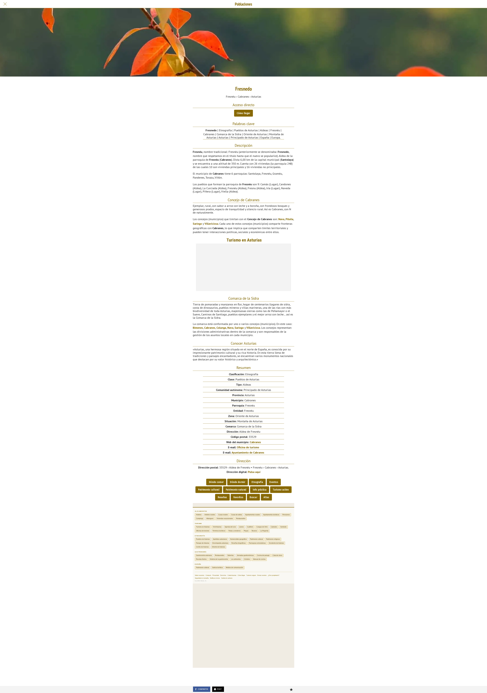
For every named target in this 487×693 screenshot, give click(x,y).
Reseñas (222, 497)
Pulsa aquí (254, 472)
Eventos (273, 482)
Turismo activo (281, 489)
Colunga (221, 327)
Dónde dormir (237, 482)
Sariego (197, 223)
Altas (266, 497)
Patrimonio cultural (208, 489)
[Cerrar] (5, 4)
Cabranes (209, 327)
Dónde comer (216, 482)
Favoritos (238, 497)
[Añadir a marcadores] (291, 689)
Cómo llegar (243, 113)
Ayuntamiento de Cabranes (248, 452)
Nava (281, 219)
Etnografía (257, 482)
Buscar (253, 497)
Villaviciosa (211, 223)
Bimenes (198, 327)
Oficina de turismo (248, 447)
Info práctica (260, 489)
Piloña (289, 219)
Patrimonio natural (236, 489)
